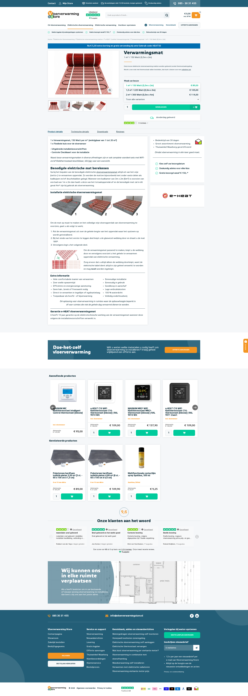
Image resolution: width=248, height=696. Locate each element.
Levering (91, 642)
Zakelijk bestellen (56, 642)
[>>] (195, 407)
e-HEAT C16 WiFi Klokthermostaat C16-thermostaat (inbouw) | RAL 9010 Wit (104, 412)
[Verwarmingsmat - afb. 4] (89, 106)
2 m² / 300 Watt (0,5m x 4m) (162, 95)
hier (90, 161)
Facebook (192, 616)
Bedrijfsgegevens (56, 647)
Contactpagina (55, 634)
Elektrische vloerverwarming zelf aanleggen (133, 642)
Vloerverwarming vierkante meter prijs (130, 671)
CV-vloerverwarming (57, 25)
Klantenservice (94, 663)
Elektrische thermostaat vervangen (129, 647)
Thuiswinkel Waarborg (97, 655)
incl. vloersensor (59, 425)
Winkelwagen (196, 14)
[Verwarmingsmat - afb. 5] (100, 106)
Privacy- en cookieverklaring (174, 672)
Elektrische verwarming (105, 25)
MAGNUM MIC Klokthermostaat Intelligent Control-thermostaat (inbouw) (68, 411)
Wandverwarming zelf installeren (128, 663)
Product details (55, 132)
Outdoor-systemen (127, 25)
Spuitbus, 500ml (134, 482)
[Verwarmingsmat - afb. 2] (65, 106)
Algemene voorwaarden (86, 688)
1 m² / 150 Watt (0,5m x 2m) (162, 86)
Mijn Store (68, 3)
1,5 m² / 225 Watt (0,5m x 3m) (162, 90)
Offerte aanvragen (189, 25)
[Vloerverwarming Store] (64, 14)
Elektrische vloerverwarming (80, 25)
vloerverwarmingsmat (106, 172)
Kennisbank (171, 25)
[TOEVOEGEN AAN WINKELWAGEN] (105, 433)
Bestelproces (93, 667)
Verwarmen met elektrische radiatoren (131, 667)
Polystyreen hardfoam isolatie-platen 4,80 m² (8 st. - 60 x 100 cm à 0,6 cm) (105, 475)
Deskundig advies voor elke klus (128, 32)
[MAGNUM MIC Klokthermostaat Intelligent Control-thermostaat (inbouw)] (67, 393)
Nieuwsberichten (95, 638)
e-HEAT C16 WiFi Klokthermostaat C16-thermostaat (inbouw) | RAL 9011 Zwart (179, 412)
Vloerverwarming (156, 25)
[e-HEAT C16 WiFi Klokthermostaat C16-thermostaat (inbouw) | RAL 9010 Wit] (105, 393)
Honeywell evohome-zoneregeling (128, 638)
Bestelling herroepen (65, 663)
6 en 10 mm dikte (59, 482)
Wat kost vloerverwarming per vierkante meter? (135, 651)
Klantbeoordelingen (96, 659)
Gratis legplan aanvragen (182, 635)
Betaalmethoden (166, 688)
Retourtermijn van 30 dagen (156, 32)
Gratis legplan (93, 647)
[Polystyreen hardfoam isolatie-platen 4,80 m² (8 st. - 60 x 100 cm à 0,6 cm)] (105, 458)
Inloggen (66, 655)
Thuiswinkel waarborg (196, 688)
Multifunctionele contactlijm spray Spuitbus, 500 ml (142, 474)
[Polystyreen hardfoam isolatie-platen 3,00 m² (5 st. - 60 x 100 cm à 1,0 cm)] (67, 458)
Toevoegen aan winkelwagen (109, 433)
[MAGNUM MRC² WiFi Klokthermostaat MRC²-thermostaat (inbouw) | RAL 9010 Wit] (142, 393)
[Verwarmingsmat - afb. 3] (77, 106)
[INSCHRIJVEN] (196, 648)
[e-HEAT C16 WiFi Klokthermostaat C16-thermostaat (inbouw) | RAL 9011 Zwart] (180, 393)
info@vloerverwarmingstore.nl (126, 616)
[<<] (53, 407)
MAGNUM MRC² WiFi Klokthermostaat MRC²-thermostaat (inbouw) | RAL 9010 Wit (141, 412)
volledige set (186, 69)
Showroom (53, 638)
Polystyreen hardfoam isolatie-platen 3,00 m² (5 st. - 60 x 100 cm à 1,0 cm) (67, 475)
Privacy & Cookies (104, 688)
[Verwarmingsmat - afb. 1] (83, 74)
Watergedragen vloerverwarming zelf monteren (135, 634)
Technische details (80, 132)
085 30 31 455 (60, 616)
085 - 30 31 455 (187, 3)
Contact (52, 3)
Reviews (120, 132)
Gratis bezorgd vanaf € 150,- (99, 32)
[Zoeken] (166, 15)
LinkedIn (197, 616)
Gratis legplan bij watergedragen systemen (67, 32)
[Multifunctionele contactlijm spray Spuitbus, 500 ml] (142, 458)
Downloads (102, 132)
